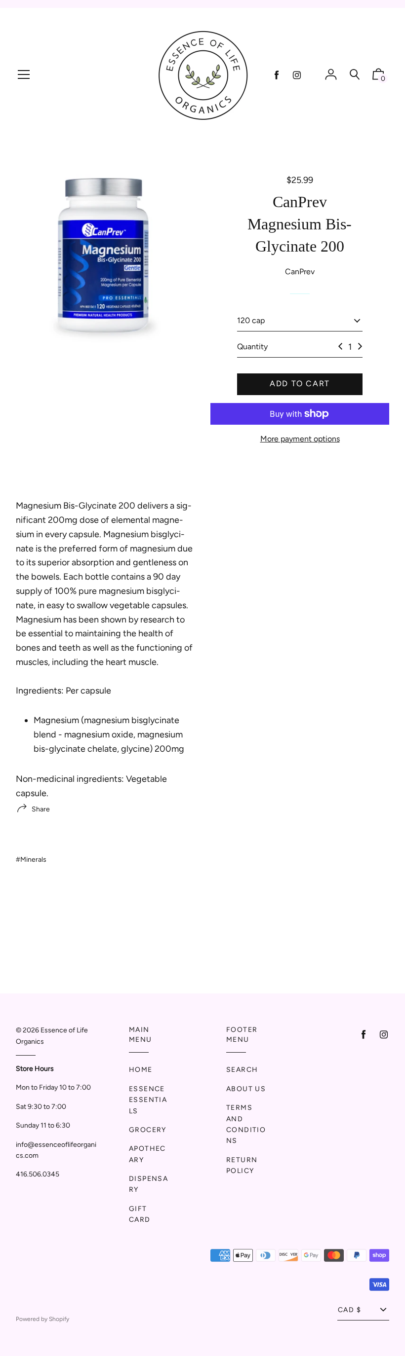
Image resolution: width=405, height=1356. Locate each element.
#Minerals (31, 859)
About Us (246, 1089)
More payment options (300, 438)
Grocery (147, 1130)
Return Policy (241, 1165)
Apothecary (147, 1154)
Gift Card (140, 1214)
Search (242, 1069)
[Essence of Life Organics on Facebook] (276, 75)
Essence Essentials (148, 1100)
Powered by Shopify (42, 1319)
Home (141, 1069)
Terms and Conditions (246, 1124)
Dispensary (148, 1184)
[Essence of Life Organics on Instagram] (296, 75)
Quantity (252, 346)
